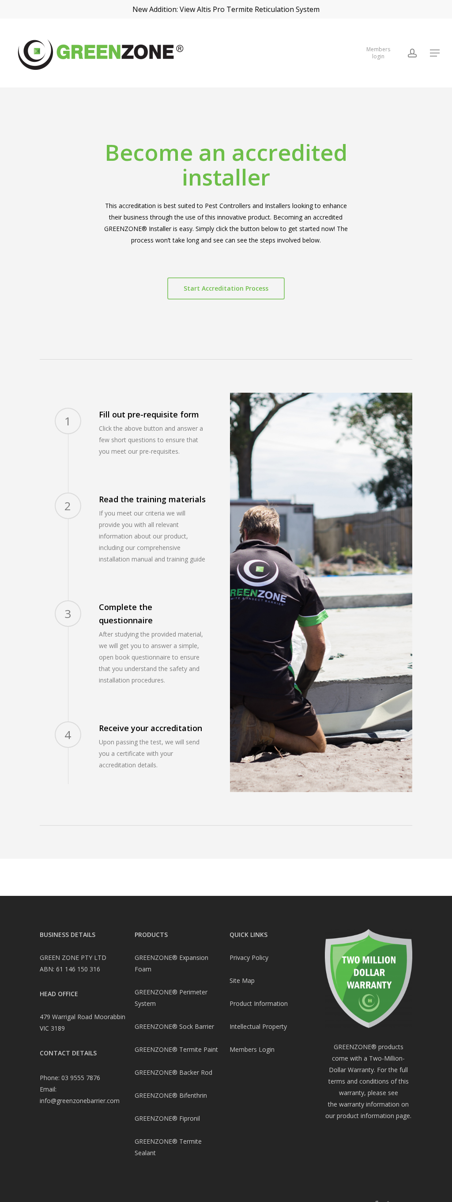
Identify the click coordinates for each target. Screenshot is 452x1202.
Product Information (259, 1003)
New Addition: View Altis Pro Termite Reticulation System (226, 9)
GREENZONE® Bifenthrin (171, 1095)
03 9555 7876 (80, 1077)
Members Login (252, 1049)
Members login (378, 53)
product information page (373, 1115)
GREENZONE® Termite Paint (176, 1049)
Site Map (242, 980)
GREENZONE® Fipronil (167, 1118)
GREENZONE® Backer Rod (173, 1072)
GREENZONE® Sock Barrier (174, 1026)
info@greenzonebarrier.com (80, 1100)
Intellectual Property (258, 1026)
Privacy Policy (249, 957)
